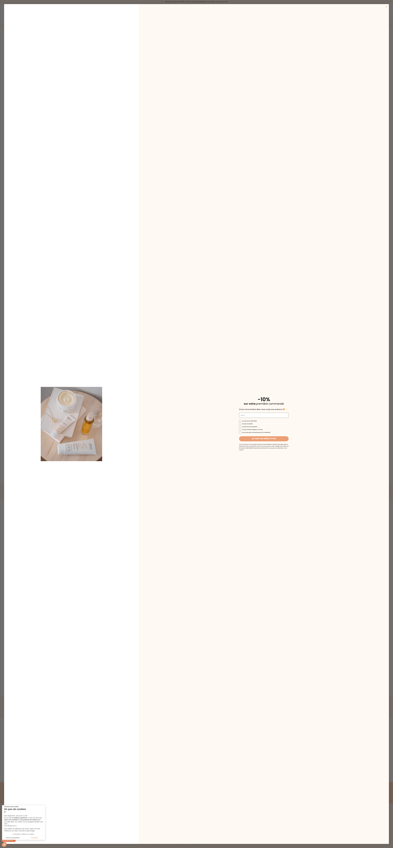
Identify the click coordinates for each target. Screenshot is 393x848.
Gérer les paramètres (13, 837)
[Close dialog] (386, 6)
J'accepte (34, 837)
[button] (4, 844)
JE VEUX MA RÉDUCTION (264, 439)
